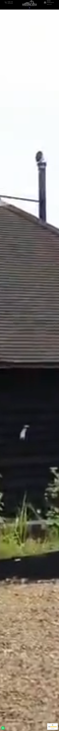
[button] (3, 728)
